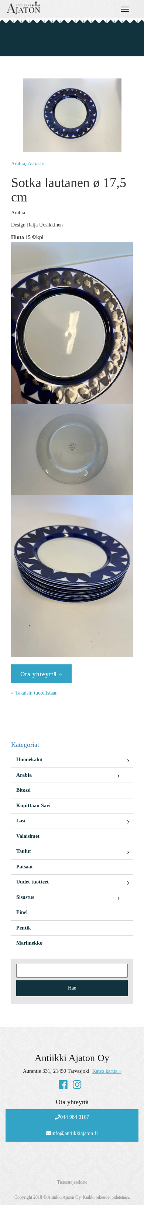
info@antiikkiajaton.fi (74, 1133)
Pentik (23, 928)
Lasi (20, 820)
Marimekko (29, 943)
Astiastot (37, 163)
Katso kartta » (106, 1071)
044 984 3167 (74, 1117)
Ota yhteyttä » (41, 674)
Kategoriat (25, 744)
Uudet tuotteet (32, 882)
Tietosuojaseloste (72, 1182)
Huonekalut (29, 759)
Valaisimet (28, 836)
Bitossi (23, 790)
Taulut (23, 851)
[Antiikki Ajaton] (54, 7)
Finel (22, 912)
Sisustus (25, 897)
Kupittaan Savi (33, 805)
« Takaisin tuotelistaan (34, 693)
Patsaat (24, 867)
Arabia (18, 163)
